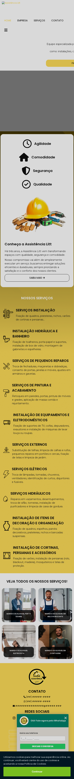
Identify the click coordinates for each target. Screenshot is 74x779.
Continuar (37, 771)
